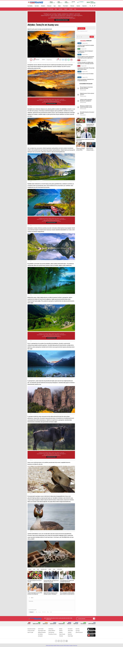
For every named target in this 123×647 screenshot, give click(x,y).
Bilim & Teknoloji (50, 9)
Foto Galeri (65, 5)
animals (29, 569)
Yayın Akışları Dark (42, 630)
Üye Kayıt (78, 630)
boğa (38, 569)
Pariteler (76, 623)
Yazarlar (78, 5)
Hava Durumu (53, 623)
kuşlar (54, 569)
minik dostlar (59, 569)
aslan (34, 569)
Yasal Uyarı (75, 645)
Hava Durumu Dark (31, 628)
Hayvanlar (60, 9)
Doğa (56, 9)
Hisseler (69, 623)
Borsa (29, 623)
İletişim (52, 645)
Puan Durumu (62, 623)
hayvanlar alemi (44, 569)
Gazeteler (84, 5)
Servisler (37, 5)
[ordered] (43, 612)
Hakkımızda (48, 645)
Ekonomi (49, 5)
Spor (55, 5)
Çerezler (61, 645)
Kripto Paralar (91, 623)
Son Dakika (30, 5)
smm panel (40, 635)
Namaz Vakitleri (36, 623)
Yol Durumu (83, 623)
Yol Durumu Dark (31, 630)
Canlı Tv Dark (40, 628)
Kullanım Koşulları (69, 645)
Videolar (72, 5)
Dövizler (61, 630)
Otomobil (70, 9)
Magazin (65, 9)
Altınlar (60, 628)
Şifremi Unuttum (79, 632)
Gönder (31, 612)
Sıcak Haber (70, 635)
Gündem (43, 5)
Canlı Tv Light (30, 632)
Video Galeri (70, 630)
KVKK (65, 645)
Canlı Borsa (50, 628)
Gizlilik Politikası (57, 645)
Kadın (59, 5)
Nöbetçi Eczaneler (42, 632)
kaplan (50, 569)
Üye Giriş (77, 628)
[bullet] (45, 612)
